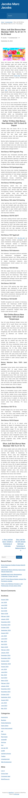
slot (6, 90)
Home (2, 22)
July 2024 (4, 669)
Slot (2, 745)
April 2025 (4, 644)
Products (3, 734)
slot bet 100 (4, 748)
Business (3, 720)
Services (3, 742)
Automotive (4, 717)
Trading (3, 756)
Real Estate (4, 737)
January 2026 (5, 619)
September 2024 (6, 664)
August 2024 (4, 666)
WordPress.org (5, 779)
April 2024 (4, 677)
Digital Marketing (6, 723)
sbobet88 (4, 739)
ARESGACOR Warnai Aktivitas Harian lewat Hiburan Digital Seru (13, 570)
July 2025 (4, 636)
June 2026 (4, 605)
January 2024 (5, 686)
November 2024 (5, 658)
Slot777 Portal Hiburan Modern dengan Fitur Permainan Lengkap (13, 580)
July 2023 (4, 703)
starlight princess (6, 753)
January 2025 (5, 652)
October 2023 (5, 694)
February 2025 (5, 650)
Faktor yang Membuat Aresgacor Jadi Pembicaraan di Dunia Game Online (12, 584)
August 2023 (4, 700)
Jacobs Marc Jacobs (10, 5)
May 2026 (4, 608)
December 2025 (5, 622)
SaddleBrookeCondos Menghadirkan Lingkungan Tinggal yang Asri (11, 575)
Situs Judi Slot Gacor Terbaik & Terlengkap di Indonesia (7, 543)
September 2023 (6, 697)
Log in (3, 771)
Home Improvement (6, 728)
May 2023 (4, 708)
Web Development (6, 762)
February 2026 (5, 616)
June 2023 (4, 705)
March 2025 (4, 647)
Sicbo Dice (17, 75)
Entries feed (4, 773)
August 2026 (4, 599)
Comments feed (5, 776)
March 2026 (4, 613)
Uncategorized (8, 22)
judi (2, 731)
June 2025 (4, 638)
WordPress (11, 792)
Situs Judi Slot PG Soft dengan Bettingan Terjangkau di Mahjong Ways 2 (20, 545)
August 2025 (4, 633)
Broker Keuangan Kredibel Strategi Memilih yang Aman (13, 566)
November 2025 (5, 624)
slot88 (3, 750)
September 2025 (6, 630)
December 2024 (5, 655)
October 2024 (5, 661)
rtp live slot (21, 238)
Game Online (4, 725)
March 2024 (4, 680)
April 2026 (4, 611)
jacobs (5, 37)
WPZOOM (16, 794)
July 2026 (4, 602)
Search (24, 15)
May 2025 (4, 641)
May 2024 (4, 675)
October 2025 (5, 627)
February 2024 (5, 683)
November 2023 (5, 691)
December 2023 (5, 689)
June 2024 (4, 672)
